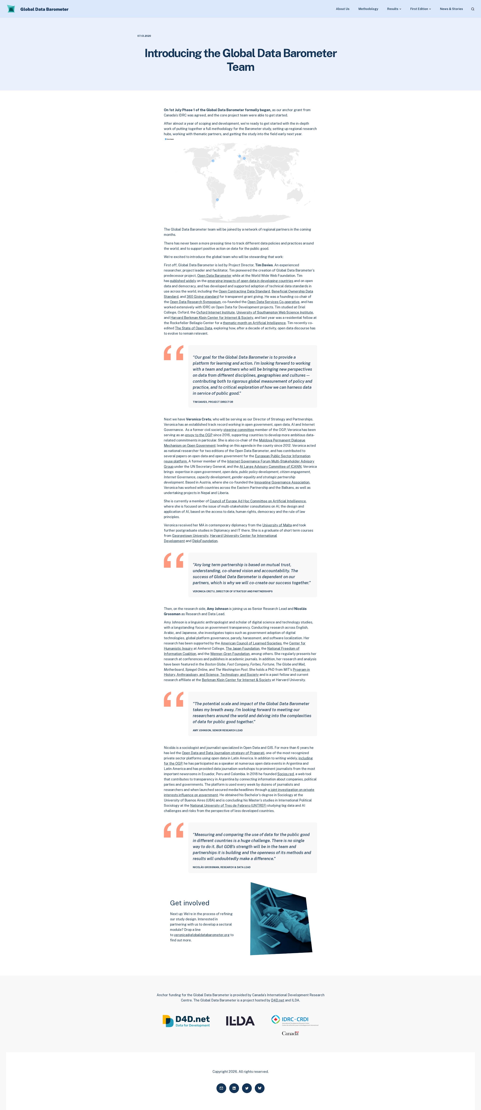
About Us (342, 9)
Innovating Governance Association (281, 482)
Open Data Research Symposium (195, 302)
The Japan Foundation (243, 648)
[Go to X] (247, 1088)
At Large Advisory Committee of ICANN (271, 467)
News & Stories (451, 9)
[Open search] (472, 9)
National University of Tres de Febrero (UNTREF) (228, 805)
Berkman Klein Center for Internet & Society (236, 680)
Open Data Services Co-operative (273, 302)
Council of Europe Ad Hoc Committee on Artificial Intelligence (258, 501)
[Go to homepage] (38, 9)
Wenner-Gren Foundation (230, 654)
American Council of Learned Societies (251, 643)
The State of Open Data (193, 328)
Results (392, 9)
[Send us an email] (221, 1088)
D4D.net (277, 1000)
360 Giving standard (203, 297)
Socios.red (285, 774)
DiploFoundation (205, 541)
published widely (183, 281)
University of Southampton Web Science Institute (274, 312)
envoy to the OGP (199, 435)
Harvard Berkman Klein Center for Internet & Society (211, 318)
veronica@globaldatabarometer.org (202, 935)
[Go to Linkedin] (234, 1088)
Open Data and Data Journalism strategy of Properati (223, 753)
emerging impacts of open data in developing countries (250, 281)
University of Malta (277, 525)
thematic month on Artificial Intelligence (254, 323)
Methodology (368, 9)
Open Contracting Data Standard (244, 291)
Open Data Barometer (214, 276)
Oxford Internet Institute (215, 312)
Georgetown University (190, 536)
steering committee (238, 430)
